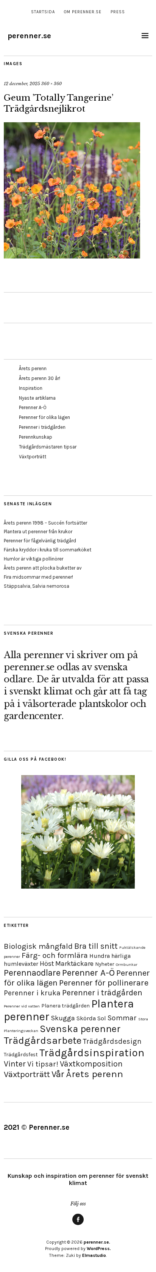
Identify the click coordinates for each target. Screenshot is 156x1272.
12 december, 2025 (22, 83)
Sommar (122, 1018)
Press (118, 11)
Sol (101, 1018)
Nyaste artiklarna (37, 398)
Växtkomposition (91, 1063)
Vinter (15, 1063)
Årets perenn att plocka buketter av (43, 568)
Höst (47, 963)
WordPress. (99, 1248)
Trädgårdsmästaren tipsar (47, 447)
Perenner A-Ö (33, 407)
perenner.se (29, 35)
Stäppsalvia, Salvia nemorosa (36, 586)
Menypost (78, 1224)
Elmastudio (94, 1255)
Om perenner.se (82, 11)
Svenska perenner (80, 1029)
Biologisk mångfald (38, 946)
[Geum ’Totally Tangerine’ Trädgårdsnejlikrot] (72, 256)
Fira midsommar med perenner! (38, 577)
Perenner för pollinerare (103, 983)
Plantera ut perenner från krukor (38, 531)
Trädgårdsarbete (42, 1040)
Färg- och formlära (55, 955)
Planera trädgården (65, 1006)
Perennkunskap (35, 437)
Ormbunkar (126, 964)
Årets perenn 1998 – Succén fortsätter (45, 523)
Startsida (43, 11)
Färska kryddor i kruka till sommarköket (47, 550)
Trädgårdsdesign (112, 1041)
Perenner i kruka (32, 993)
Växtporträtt (32, 456)
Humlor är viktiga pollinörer (33, 559)
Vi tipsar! (42, 1064)
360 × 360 (51, 83)
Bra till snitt (96, 946)
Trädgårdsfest (21, 1054)
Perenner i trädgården (42, 427)
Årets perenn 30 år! (39, 378)
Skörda (86, 1018)
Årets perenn (33, 368)
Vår (57, 1074)
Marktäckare (74, 963)
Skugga (63, 1018)
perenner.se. (97, 1242)
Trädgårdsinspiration (91, 1052)
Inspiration (30, 388)
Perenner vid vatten (22, 1006)
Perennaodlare (32, 973)
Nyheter (104, 964)
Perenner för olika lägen (44, 417)
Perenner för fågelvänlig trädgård (40, 540)
